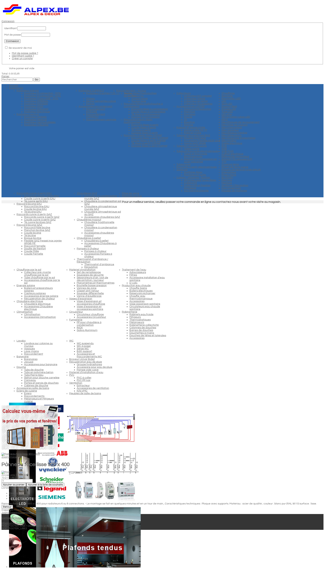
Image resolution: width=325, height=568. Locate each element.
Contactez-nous (11, 518)
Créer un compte (22, 58)
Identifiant (10, 28)
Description (16, 493)
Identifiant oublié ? (23, 56)
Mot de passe (12, 34)
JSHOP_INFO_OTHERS (22, 498)
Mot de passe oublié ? (25, 53)
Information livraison (14, 523)
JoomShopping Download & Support (23, 512)
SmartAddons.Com (55, 526)
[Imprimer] (6, 472)
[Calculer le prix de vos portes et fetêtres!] (30, 448)
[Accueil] (36, 16)
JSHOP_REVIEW (18, 495)
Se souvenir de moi (20, 48)
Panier (5, 76)
